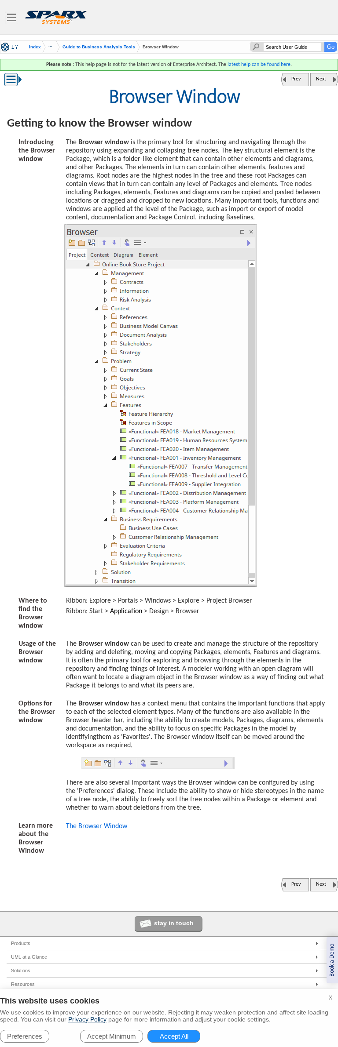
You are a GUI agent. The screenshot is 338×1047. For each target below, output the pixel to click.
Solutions (20, 970)
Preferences (24, 1036)
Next (321, 79)
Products (20, 943)
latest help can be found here (259, 64)
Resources (23, 984)
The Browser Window (96, 826)
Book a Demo (332, 960)
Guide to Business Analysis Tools (98, 46)
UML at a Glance (29, 957)
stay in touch (174, 923)
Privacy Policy (87, 1019)
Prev (296, 79)
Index (35, 47)
